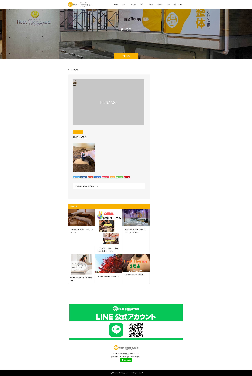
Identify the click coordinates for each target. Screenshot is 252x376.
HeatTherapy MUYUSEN (87, 186)
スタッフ (150, 4)
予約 (141, 4)
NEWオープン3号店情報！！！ (135, 275)
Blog (168, 4)
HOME (116, 4)
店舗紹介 (160, 4)
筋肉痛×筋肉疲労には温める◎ (108, 276)
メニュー (133, 4)
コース (125, 4)
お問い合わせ (178, 4)
